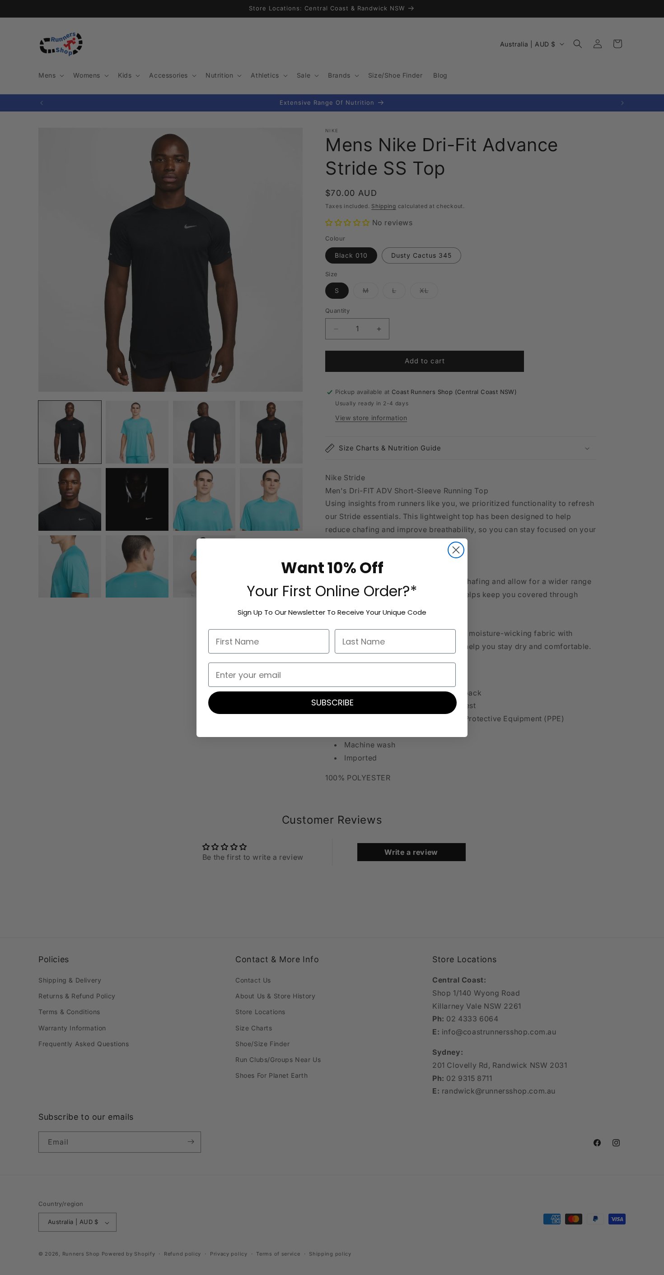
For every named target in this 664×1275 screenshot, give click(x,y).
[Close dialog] (456, 550)
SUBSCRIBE (332, 702)
